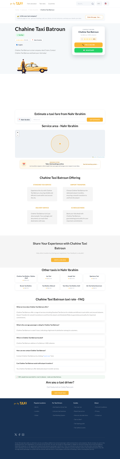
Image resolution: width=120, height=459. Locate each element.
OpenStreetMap (101, 157)
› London (36, 411)
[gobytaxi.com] (16, 3)
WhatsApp (88, 50)
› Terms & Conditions (100, 407)
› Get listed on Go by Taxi (59, 407)
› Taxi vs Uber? (77, 419)
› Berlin (36, 407)
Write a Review (60, 260)
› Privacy (97, 411)
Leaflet (94, 157)
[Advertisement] (60, 94)
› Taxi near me (77, 407)
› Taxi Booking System (58, 415)
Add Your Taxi (60, 393)
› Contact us (98, 415)
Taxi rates (42, 3)
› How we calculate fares (80, 415)
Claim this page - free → (94, 17)
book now (47, 356)
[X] (16, 434)
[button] (17, 132)
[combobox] (59, 120)
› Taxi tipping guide (79, 423)
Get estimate (95, 119)
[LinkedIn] (23, 434)
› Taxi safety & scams (79, 427)
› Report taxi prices (79, 411)
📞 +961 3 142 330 (88, 45)
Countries (51, 3)
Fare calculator (32, 3)
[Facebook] (19, 434)
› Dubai (36, 415)
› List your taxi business (59, 411)
